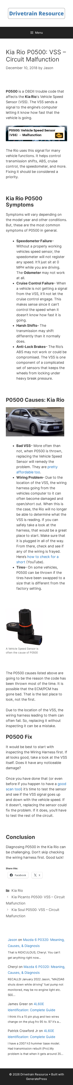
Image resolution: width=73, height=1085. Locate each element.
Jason (12, 940)
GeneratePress (36, 1079)
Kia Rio (17, 890)
